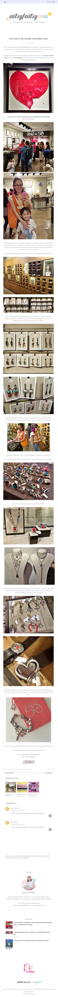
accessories (10, 769)
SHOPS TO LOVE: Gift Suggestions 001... (22, 795)
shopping (23, 769)
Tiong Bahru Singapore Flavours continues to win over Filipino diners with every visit (32, 933)
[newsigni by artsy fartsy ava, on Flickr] (28, 763)
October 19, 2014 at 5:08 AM (18, 810)
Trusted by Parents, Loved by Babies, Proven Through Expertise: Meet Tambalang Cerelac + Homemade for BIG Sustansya (32, 923)
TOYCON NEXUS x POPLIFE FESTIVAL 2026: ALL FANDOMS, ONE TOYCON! (31, 940)
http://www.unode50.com (29, 756)
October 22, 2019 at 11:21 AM (17, 824)
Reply (50, 815)
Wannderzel (15, 808)
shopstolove (29, 769)
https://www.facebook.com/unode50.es (28, 754)
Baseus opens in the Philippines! (9, 795)
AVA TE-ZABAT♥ (25, 43)
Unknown (14, 822)
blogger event (17, 769)
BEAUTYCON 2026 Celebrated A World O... (33, 795)
